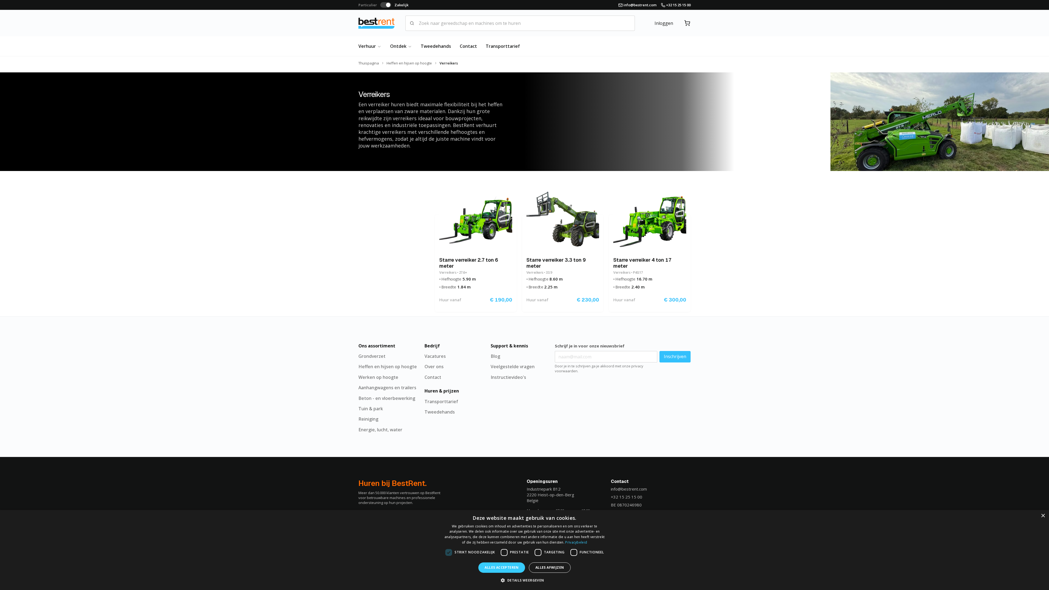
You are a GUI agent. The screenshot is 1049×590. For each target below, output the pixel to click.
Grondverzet (371, 356)
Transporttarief (503, 46)
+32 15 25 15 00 (626, 497)
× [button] (1043, 516)
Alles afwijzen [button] (549, 567)
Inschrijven (675, 356)
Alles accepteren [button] (501, 567)
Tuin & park (370, 409)
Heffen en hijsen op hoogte (409, 63)
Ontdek (399, 46)
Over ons (434, 367)
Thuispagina (368, 63)
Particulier (367, 4)
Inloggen (664, 23)
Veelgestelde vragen (513, 367)
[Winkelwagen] (687, 23)
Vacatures (435, 356)
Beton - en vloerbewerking (386, 398)
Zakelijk (401, 4)
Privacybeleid (576, 542)
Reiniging (368, 419)
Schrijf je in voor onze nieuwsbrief (589, 346)
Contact (468, 46)
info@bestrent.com (629, 489)
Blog (495, 356)
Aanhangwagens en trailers (387, 388)
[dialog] (524, 550)
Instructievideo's (508, 377)
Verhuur (367, 46)
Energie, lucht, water (380, 430)
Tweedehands (436, 46)
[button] (524, 580)
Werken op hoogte (378, 377)
